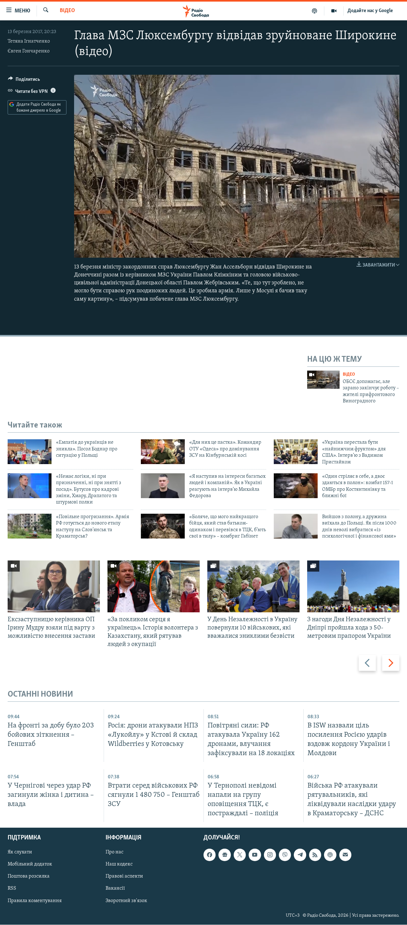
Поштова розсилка (29, 876)
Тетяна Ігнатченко (29, 41)
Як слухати (20, 852)
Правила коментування (35, 900)
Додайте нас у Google (370, 10)
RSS (12, 888)
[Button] (24, 81)
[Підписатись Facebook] (210, 855)
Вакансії (115, 888)
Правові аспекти (124, 876)
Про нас (114, 852)
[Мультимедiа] (334, 10)
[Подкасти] (314, 10)
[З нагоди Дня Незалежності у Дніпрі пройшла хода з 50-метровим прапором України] (353, 586)
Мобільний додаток (30, 864)
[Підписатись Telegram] (300, 855)
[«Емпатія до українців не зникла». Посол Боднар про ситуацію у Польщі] (30, 451)
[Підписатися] (345, 855)
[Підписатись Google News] (224, 855)
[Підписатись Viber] (285, 855)
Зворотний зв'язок (126, 900)
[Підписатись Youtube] (255, 855)
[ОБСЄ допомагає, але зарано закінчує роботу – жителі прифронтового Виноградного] (323, 380)
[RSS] (315, 855)
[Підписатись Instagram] (270, 855)
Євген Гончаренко (29, 51)
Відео (67, 11)
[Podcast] (330, 855)
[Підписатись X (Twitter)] (240, 855)
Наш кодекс (119, 864)
